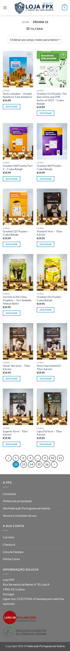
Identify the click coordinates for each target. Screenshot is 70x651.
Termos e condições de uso (20, 515)
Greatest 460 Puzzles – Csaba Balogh (50, 167)
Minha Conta (11, 559)
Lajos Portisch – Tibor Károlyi (49, 433)
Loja (25, 22)
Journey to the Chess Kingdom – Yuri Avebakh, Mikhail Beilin (17, 300)
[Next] (54, 464)
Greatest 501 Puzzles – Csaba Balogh (50, 298)
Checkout (9, 544)
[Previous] (8, 458)
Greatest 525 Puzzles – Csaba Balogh (16, 233)
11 (60, 458)
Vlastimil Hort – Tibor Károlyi (49, 233)
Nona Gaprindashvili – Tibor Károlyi (50, 367)
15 (39, 464)
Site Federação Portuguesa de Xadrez (26, 508)
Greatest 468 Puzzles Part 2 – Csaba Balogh (17, 167)
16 (47, 464)
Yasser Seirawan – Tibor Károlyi (16, 367)
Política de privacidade (17, 501)
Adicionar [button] (12, 106)
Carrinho (8, 537)
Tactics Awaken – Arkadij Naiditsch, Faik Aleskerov (17, 95)
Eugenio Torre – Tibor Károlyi (15, 433)
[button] (5, 7)
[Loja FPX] (34, 7)
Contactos (9, 494)
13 (23, 464)
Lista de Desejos (13, 552)
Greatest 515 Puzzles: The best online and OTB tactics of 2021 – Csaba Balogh (51, 98)
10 (52, 458)
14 (31, 464)
